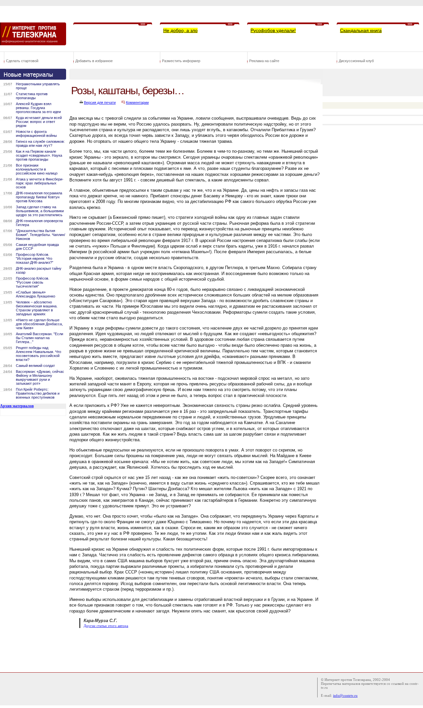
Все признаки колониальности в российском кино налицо (37, 169)
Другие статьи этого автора (106, 626)
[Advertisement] (189, 649)
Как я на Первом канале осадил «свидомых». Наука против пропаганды (39, 155)
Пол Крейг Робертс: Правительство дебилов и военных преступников (37, 393)
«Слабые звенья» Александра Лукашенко (35, 294)
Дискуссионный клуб (356, 61)
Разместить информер (181, 61)
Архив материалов (17, 406)
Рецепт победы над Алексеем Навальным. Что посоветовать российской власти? (38, 354)
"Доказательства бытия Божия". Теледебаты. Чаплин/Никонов (40, 235)
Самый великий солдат (35, 366)
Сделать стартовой (22, 61)
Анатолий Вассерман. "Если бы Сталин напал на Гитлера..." (39, 338)
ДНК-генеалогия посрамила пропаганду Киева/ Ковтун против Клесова (39, 197)
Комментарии (137, 102)
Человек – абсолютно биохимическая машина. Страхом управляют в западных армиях (37, 308)
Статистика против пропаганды (32, 96)
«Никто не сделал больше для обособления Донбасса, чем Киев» (39, 324)
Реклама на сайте (264, 61)
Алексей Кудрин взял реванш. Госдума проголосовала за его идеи (38, 108)
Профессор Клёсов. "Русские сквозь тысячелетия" (32, 282)
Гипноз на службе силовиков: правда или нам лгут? (40, 143)
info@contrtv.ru (345, 695)
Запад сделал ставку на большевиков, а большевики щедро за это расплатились (40, 211)
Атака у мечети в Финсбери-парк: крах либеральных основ (39, 183)
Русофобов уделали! (273, 30)
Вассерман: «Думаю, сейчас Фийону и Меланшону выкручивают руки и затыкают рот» (40, 377)
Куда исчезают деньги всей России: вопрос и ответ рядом (39, 122)
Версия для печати (100, 102)
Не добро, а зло (180, 30)
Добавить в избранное (94, 61)
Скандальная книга (361, 30)
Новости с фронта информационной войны (36, 134)
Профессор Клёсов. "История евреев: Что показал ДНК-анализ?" (34, 258)
